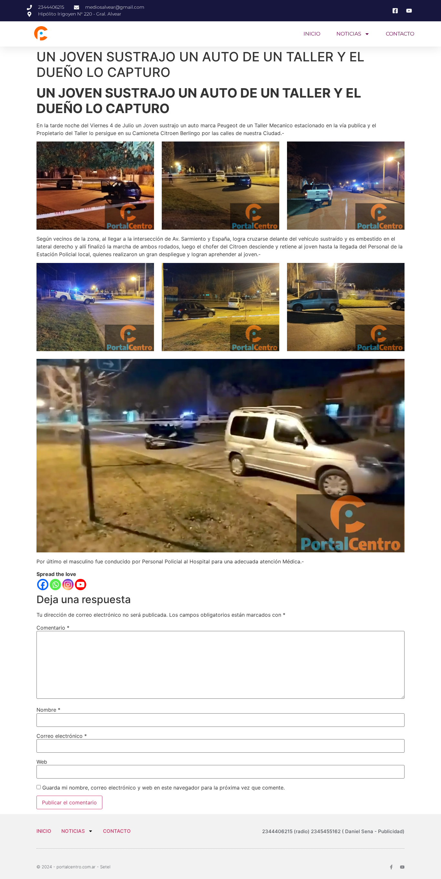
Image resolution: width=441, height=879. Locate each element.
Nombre (48, 709)
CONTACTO (400, 34)
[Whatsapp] (55, 584)
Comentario (52, 627)
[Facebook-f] (391, 867)
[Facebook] (42, 584)
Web (41, 761)
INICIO (311, 34)
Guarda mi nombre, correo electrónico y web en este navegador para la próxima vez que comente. (163, 787)
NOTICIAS (348, 34)
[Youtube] (80, 584)
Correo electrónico (61, 735)
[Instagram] (68, 584)
